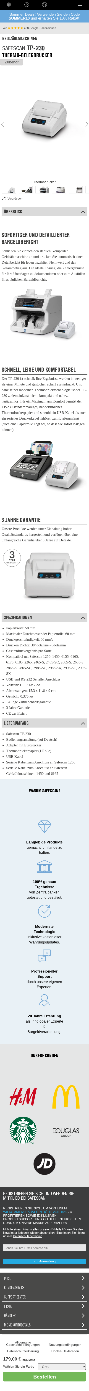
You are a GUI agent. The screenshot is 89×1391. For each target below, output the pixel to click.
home (9, 4)
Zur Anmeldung (45, 1261)
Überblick (13, 211)
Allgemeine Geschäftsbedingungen (23, 1343)
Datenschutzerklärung (23, 1351)
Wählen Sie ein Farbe (18, 1366)
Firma (8, 1306)
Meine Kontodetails (17, 1325)
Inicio (7, 1278)
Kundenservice (14, 1287)
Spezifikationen (18, 617)
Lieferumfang (16, 723)
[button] (80, 4)
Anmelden (27, 4)
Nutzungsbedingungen (65, 1344)
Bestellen (44, 1376)
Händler (10, 1315)
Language (60, 4)
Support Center (15, 1297)
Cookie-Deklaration (65, 1351)
